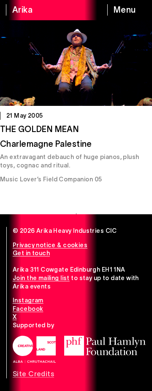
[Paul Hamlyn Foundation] (105, 346)
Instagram (28, 300)
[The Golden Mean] (76, 63)
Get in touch (31, 253)
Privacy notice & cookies (50, 245)
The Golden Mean (39, 129)
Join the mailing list (41, 278)
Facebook (28, 308)
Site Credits (33, 374)
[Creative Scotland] (34, 349)
